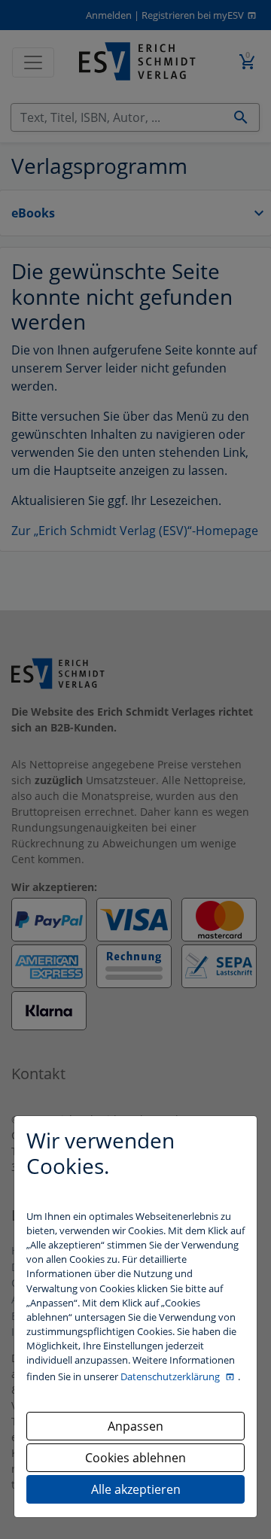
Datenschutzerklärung (171, 1376)
